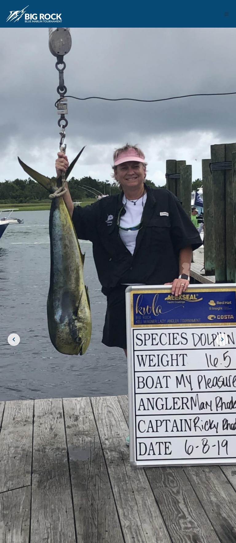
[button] (227, 13)
